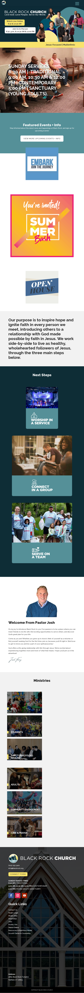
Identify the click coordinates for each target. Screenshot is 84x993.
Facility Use (12, 925)
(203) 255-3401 (14, 865)
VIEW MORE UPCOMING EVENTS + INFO (42, 139)
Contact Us (12, 910)
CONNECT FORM (18, 874)
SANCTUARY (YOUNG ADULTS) (22, 756)
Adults (15, 784)
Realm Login (13, 913)
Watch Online (13, 927)
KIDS (13, 708)
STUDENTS (17, 732)
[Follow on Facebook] (11, 895)
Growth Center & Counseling (19, 933)
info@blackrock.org (15, 868)
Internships (12, 919)
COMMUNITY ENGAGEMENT (25, 809)
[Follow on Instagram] (17, 895)
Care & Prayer (19, 833)
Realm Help (13, 916)
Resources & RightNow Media (20, 930)
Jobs (10, 922)
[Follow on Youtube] (24, 895)
